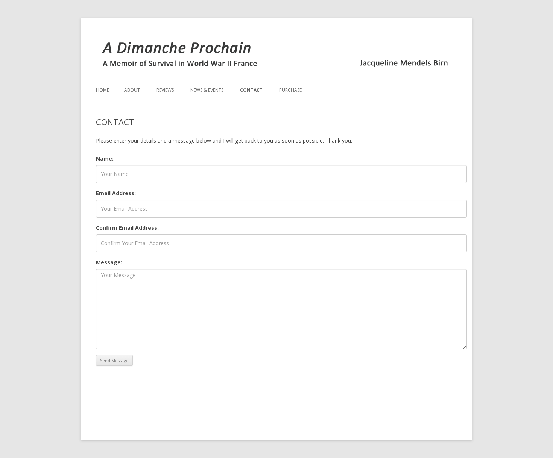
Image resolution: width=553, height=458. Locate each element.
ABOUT (132, 90)
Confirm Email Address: (127, 227)
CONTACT (251, 90)
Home (102, 90)
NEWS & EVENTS (206, 90)
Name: (105, 158)
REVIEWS (165, 90)
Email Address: (116, 193)
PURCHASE (290, 90)
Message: (109, 262)
